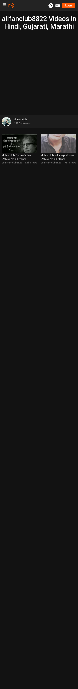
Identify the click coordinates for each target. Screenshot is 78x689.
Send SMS (46, 71)
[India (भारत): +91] (22, 71)
